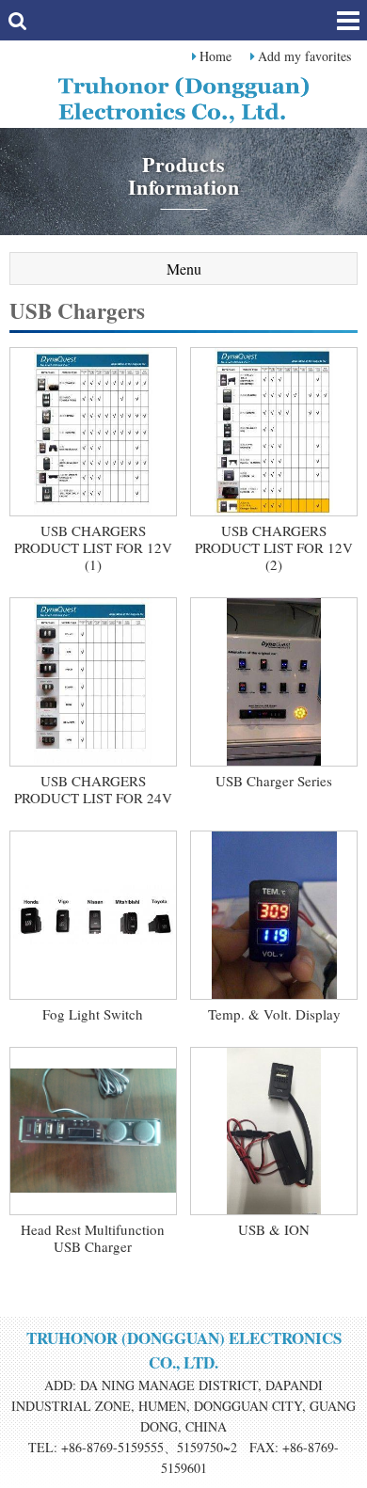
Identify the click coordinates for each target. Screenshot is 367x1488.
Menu (184, 268)
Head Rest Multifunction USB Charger (93, 1238)
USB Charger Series (273, 780)
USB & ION (274, 1229)
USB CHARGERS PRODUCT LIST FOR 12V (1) (93, 547)
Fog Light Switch (92, 1013)
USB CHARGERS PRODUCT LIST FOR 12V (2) (274, 547)
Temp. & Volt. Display (274, 1013)
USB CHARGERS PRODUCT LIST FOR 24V (93, 789)
